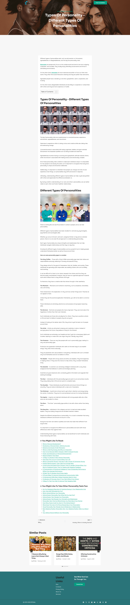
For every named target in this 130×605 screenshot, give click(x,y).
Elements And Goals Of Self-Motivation (54, 448)
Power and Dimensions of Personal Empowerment (57, 453)
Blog (58, 11)
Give (57, 584)
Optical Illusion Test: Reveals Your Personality (56, 497)
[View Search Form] (106, 6)
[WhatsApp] (97, 602)
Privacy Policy (60, 589)
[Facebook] (83, 602)
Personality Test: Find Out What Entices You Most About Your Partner (62, 501)
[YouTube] (94, 602)
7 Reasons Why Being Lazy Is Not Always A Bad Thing (40, 556)
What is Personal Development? (52, 444)
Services (58, 594)
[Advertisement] (65, 45)
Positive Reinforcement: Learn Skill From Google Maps (58, 463)
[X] (86, 602)
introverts (54, 72)
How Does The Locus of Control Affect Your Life (56, 459)
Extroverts (43, 64)
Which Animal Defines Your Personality (54, 493)
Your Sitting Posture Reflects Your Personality (56, 512)
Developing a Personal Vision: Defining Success (56, 446)
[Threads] (103, 602)
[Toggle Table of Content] (55, 92)
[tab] (62, 566)
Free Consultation (100, 2)
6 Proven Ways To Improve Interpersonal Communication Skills (60, 475)
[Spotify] (100, 602)
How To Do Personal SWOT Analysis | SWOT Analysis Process (60, 452)
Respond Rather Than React (51, 455)
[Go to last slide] (31, 550)
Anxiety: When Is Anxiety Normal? (82, 521)
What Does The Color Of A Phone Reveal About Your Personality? (61, 505)
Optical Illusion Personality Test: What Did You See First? (59, 495)
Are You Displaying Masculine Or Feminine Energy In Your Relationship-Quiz (64, 489)
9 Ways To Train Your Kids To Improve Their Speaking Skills (59, 481)
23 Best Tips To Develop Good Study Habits (55, 473)
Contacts (58, 587)
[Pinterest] (106, 602)
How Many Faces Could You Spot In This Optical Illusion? (59, 503)
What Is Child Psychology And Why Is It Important (57, 450)
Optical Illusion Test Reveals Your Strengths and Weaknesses (60, 499)
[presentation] (40, 543)
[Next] (98, 550)
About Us (58, 591)
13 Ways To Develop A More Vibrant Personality (56, 457)
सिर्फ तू (41, 521)
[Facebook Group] (92, 602)
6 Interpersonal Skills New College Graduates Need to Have (60, 477)
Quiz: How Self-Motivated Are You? (53, 491)
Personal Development (66, 11)
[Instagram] (89, 602)
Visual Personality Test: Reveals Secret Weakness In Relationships (61, 507)
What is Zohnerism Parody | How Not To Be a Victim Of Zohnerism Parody (64, 461)
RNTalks (61, 30)
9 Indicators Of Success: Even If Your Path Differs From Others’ (61, 479)
